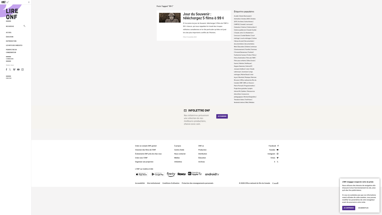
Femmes (254, 50)
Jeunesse (245, 72)
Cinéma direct (251, 27)
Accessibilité (140, 183)
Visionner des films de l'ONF (145, 150)
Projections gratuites (240, 89)
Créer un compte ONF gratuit (146, 146)
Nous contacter (180, 154)
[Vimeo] (14, 70)
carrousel (249, 24)
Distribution (202, 154)
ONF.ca (245, 83)
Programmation (249, 86)
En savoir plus (363, 208)
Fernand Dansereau (241, 52)
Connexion (9, 59)
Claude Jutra (239, 33)
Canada (242, 24)
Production (202, 150)
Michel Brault (245, 75)
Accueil (8, 32)
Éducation (9, 37)
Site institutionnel (153, 183)
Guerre (236, 63)
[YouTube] (18, 70)
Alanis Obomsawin (245, 16)
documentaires (239, 44)
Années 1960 (245, 19)
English (8, 78)
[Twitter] (10, 70)
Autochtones (249, 22)
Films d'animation (239, 58)
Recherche (10, 26)
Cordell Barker (245, 36)
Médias (177, 158)
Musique (247, 77)
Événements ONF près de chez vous (148, 154)
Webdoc (251, 103)
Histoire (241, 63)
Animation (237, 19)
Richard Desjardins (250, 97)
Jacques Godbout (239, 69)
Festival (250, 52)
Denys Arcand (239, 41)
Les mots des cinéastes (14, 45)
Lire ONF (12, 14)
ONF (241, 83)
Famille (247, 50)
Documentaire (248, 41)
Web (247, 103)
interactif (249, 66)
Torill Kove (248, 100)
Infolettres (178, 162)
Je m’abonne (222, 116)
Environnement (239, 50)
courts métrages (245, 38)
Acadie (236, 16)
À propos (177, 146)
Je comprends (349, 208)
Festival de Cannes (240, 55)
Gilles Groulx (251, 61)
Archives (241, 22)
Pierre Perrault (238, 86)
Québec (243, 91)
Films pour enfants (240, 61)
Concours (237, 36)
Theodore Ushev (239, 100)
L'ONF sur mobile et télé (144, 169)
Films (254, 55)
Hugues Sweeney (239, 66)
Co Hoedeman (248, 33)
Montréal (241, 77)
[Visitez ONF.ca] (13, 2)
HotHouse (248, 63)
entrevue (254, 47)
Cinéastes (237, 27)
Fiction (249, 55)
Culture (254, 38)
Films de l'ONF (250, 58)
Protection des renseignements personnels (197, 183)
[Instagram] (22, 70)
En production (11, 41)
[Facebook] (6, 70)
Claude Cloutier (251, 30)
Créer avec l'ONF (141, 158)
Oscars (251, 83)
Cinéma (243, 27)
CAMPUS (236, 24)
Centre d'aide (179, 150)
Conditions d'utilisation (170, 183)
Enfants (247, 47)
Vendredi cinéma (239, 103)
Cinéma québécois (240, 30)
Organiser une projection (144, 162)
